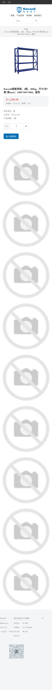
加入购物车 (11, 136)
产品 (26, 29)
